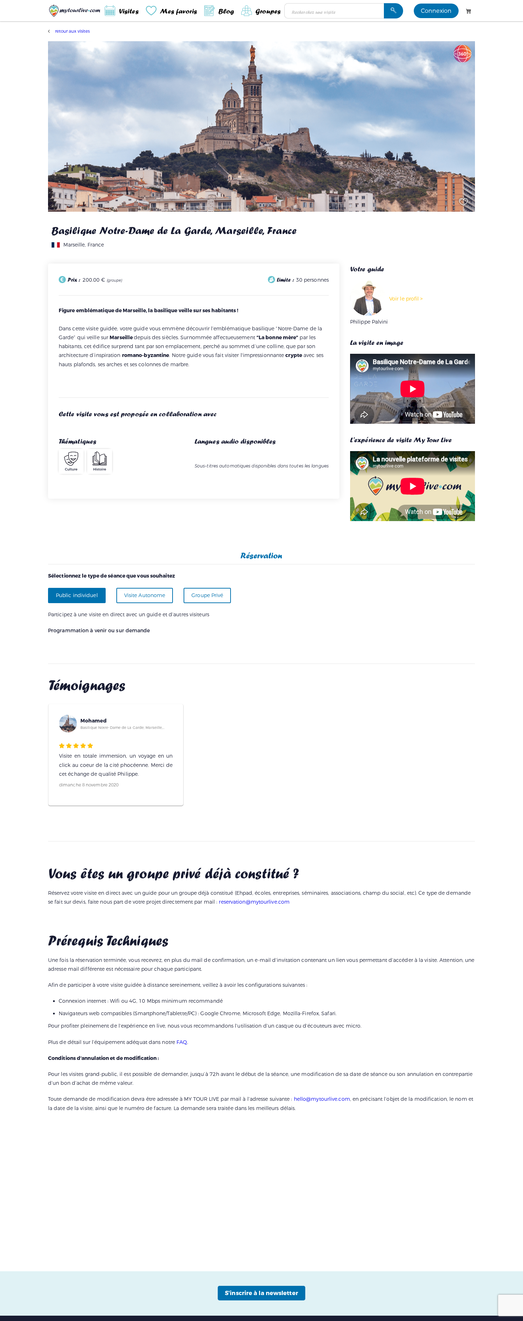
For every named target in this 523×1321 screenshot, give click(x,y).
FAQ (181, 1042)
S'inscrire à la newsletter (261, 1293)
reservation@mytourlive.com (254, 902)
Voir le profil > (406, 299)
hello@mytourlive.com (322, 1099)
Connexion (436, 11)
